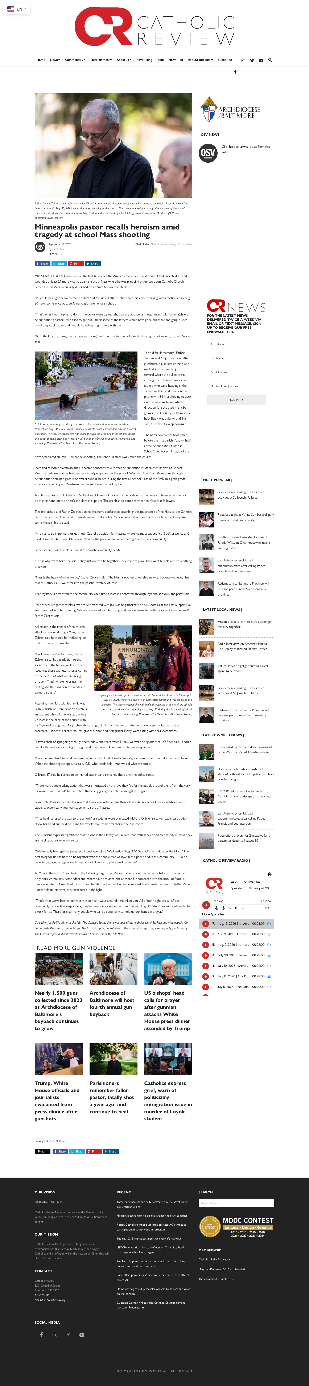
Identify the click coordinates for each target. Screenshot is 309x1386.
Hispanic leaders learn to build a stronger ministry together (152, 1215)
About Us (123, 60)
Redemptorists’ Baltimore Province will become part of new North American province (243, 589)
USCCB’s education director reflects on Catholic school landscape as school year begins (245, 796)
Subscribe (225, 60)
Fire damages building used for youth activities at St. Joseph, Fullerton (242, 690)
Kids (160, 60)
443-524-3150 (43, 1295)
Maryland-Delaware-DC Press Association (223, 1269)
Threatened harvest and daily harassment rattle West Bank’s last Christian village (245, 749)
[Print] (36, 1151)
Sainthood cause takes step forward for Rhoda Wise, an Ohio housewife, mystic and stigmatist (244, 542)
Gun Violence (159, 244)
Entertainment (100, 60)
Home (41, 60)
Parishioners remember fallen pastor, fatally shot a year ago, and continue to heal (112, 1097)
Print (41, 1151)
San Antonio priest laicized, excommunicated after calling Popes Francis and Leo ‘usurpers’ (241, 565)
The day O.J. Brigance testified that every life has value (149, 1238)
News (54, 60)
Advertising (144, 60)
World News (184, 244)
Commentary (74, 60)
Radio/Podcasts (199, 60)
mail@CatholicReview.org (50, 1299)
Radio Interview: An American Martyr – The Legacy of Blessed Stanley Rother (244, 646)
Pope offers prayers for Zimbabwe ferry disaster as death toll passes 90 (244, 838)
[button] (270, 61)
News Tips (176, 60)
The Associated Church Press (216, 1279)
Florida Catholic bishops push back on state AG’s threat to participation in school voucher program (246, 773)
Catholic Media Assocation (215, 1259)
